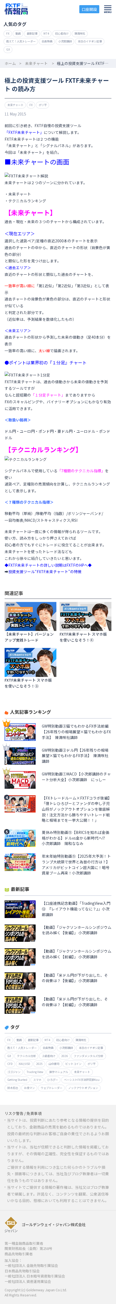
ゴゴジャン (14, 1072)
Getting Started (17, 1080)
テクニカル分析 (26, 1056)
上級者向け (48, 1056)
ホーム (10, 63)
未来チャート (36, 63)
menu (107, 9)
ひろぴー (52, 1080)
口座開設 (89, 9)
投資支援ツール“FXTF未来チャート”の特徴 (44, 571)
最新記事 (32, 33)
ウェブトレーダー (51, 1088)
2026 (64, 1056)
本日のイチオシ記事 (90, 41)
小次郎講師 (65, 41)
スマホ (37, 1080)
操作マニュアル (58, 1072)
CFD (10, 1064)
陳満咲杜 (79, 33)
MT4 (46, 33)
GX (8, 49)
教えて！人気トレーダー (21, 41)
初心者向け (62, 33)
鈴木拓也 (12, 1088)
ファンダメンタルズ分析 (88, 1056)
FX (7, 33)
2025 (39, 1064)
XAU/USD (24, 1064)
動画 (18, 33)
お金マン (29, 1088)
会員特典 (47, 41)
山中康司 (54, 1064)
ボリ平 (43, 105)
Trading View (34, 1072)
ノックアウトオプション (83, 1088)
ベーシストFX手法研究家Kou (82, 1080)
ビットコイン (73, 1064)
